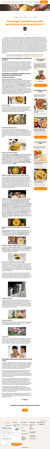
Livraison (13, 2)
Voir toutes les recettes (40, 137)
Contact (31, 2)
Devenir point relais (32, 424)
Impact (18, 2)
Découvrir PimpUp (40, 85)
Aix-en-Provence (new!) (16, 424)
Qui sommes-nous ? (8, 425)
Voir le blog (25, 410)
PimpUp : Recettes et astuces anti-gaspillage (32, 56)
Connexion (23, 430)
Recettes (22, 2)
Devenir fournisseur (31, 428)
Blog (27, 2)
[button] (2, 446)
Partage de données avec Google (7, 439)
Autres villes (15, 445)
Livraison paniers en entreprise (32, 432)
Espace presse (32, 438)
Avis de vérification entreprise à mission (23, 436)
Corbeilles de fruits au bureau (32, 435)
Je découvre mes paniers (43, 2)
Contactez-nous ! (24, 424)
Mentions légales (24, 433)
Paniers (8, 2)
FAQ (22, 427)
